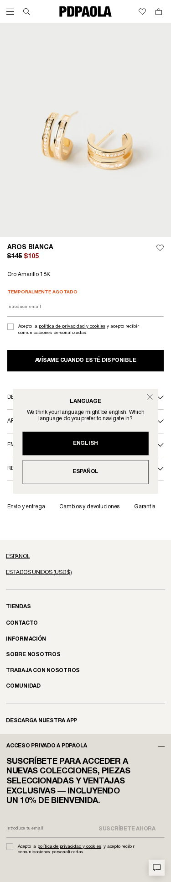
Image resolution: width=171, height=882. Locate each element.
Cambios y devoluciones (89, 506)
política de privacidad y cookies (72, 326)
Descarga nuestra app (41, 720)
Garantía (144, 506)
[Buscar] (26, 11)
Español (85, 471)
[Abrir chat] (157, 868)
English (85, 443)
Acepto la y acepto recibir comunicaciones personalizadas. (78, 329)
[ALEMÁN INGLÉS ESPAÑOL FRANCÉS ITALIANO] (85, 556)
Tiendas (18, 606)
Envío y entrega (26, 506)
